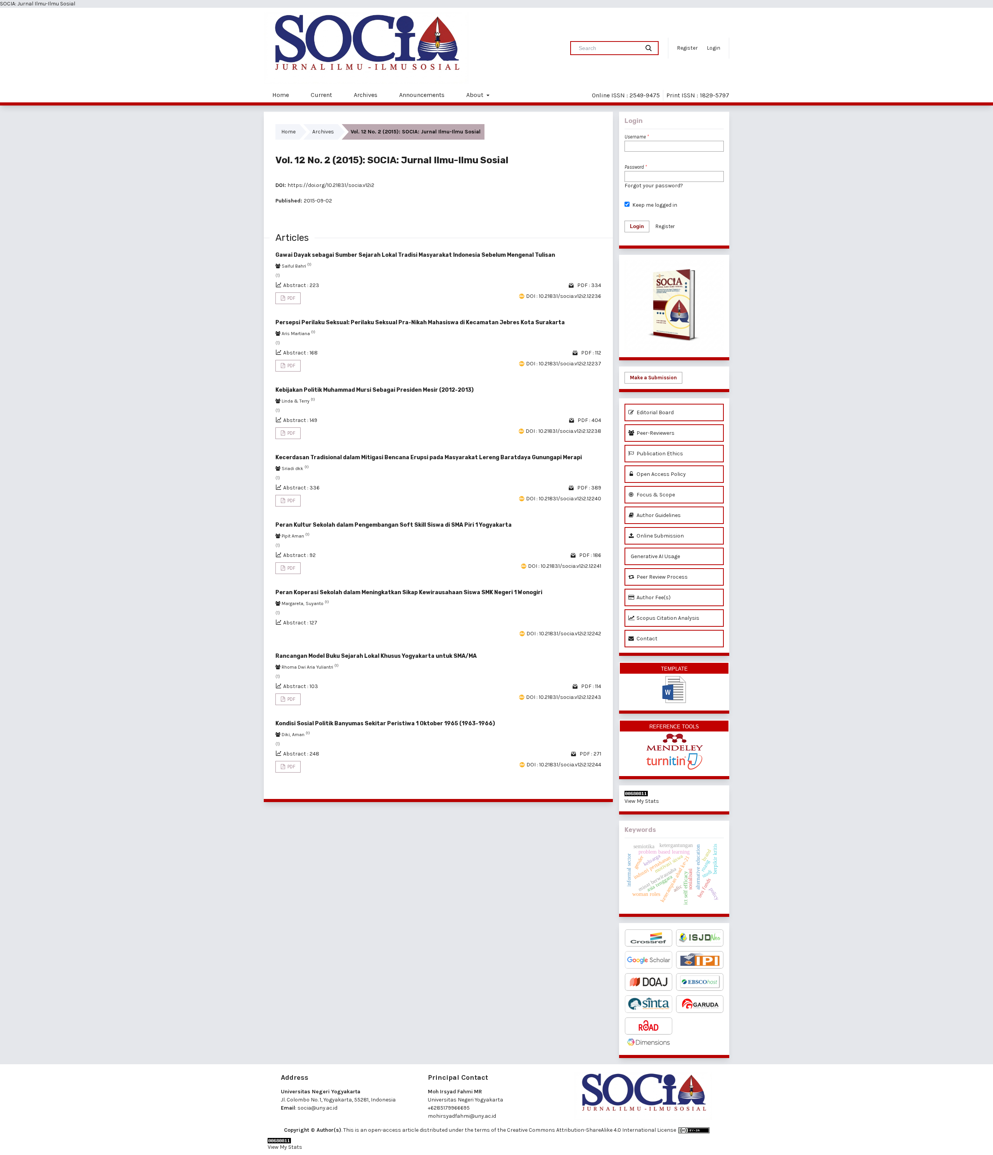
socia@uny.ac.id (317, 1108)
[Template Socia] (674, 684)
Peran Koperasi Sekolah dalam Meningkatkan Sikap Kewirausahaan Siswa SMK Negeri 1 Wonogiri (408, 592)
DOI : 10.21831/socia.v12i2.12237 (563, 363)
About (475, 95)
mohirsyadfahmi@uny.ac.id (462, 1116)
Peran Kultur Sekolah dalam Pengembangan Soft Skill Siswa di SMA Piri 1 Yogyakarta (393, 525)
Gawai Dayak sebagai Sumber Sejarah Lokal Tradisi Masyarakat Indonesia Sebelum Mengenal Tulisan (415, 255)
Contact (646, 638)
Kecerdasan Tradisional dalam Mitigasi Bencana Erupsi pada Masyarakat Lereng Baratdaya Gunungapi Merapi (428, 457)
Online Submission (659, 536)
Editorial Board (654, 412)
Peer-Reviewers (655, 433)
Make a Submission (653, 377)
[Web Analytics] (674, 793)
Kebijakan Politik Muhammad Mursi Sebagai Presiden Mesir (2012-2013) (374, 390)
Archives (365, 95)
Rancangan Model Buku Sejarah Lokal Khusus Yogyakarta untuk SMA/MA (376, 656)
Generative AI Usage (655, 556)
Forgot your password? (654, 185)
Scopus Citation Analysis (667, 618)
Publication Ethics (659, 453)
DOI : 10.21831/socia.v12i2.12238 (563, 431)
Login (713, 48)
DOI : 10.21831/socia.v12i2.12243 (563, 697)
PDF (290, 298)
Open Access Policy (660, 474)
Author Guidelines (658, 515)
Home (280, 95)
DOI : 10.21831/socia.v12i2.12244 (563, 764)
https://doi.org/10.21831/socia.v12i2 (330, 185)
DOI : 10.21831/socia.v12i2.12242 (563, 633)
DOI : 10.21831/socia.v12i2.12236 (563, 296)
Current (321, 95)
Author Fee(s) (653, 597)
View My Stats (642, 801)
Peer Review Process (661, 577)
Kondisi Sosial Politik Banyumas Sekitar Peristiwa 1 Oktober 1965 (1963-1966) (385, 723)
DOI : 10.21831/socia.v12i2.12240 (563, 498)
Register (687, 48)
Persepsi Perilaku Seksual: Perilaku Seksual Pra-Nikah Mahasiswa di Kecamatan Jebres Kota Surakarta (420, 322)
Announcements (422, 95)
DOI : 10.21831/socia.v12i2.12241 (564, 566)
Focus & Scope (655, 494)
